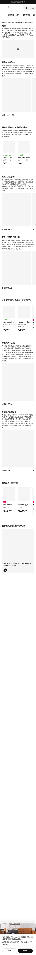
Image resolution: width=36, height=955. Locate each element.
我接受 (25, 951)
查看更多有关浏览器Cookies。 (17, 938)
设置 (9, 951)
